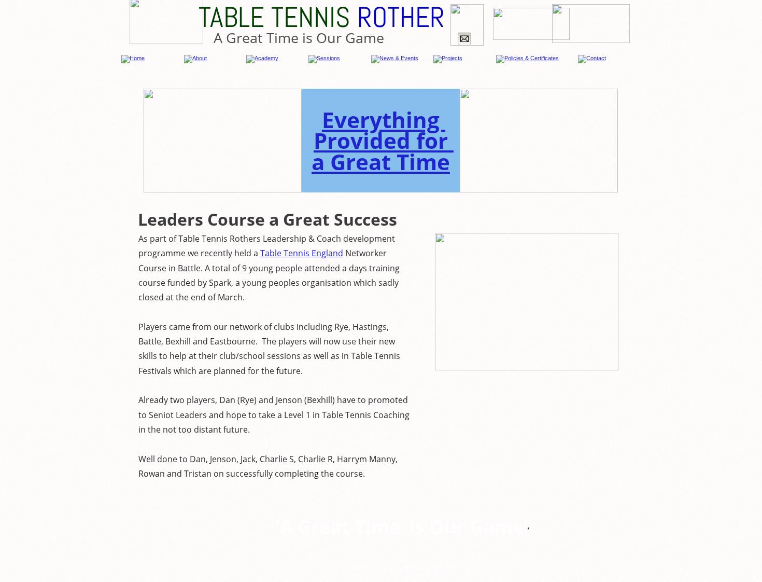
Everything (383, 119)
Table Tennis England (301, 253)
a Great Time (381, 161)
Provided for (384, 140)
